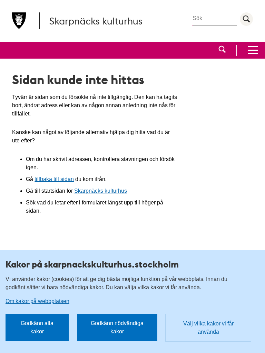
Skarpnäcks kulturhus (100, 191)
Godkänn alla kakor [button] (37, 327)
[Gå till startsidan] (19, 20)
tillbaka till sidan (54, 179)
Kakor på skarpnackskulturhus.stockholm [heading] (92, 264)
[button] (222, 50)
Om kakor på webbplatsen (37, 301)
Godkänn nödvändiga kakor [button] (117, 327)
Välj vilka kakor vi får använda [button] (208, 328)
